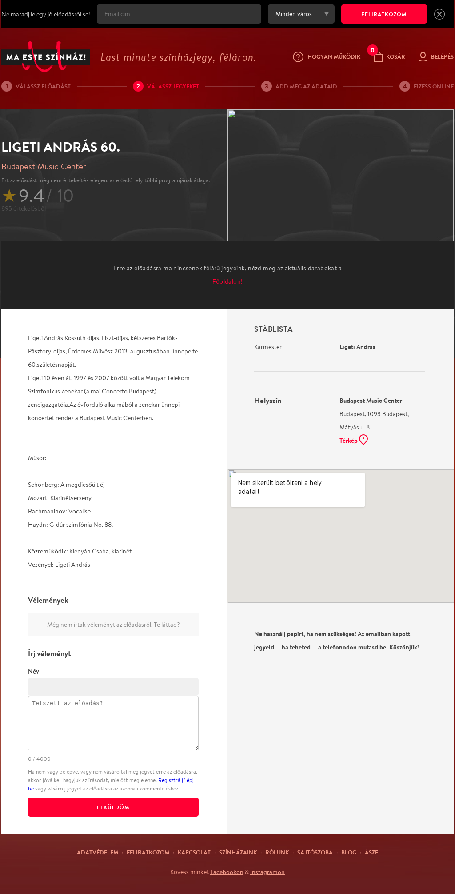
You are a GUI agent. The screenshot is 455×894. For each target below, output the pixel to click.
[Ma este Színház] (45, 56)
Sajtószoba (315, 852)
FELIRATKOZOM (384, 14)
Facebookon (226, 871)
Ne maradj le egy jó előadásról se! (45, 14)
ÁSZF (371, 852)
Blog (348, 852)
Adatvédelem (97, 852)
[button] (439, 14)
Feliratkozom (148, 852)
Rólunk (277, 852)
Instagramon (267, 871)
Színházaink (238, 852)
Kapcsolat (194, 852)
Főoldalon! (227, 281)
